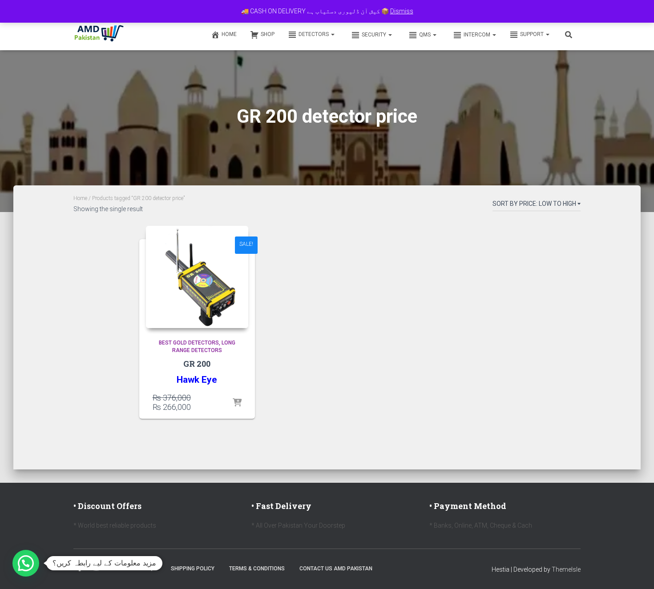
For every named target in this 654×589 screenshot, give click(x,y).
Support (532, 34)
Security (375, 35)
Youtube (96, 568)
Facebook (80, 568)
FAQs (149, 568)
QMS (425, 35)
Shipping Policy (192, 568)
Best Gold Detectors (189, 343)
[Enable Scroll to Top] (636, 571)
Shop (268, 34)
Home (229, 34)
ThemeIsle (566, 569)
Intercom (478, 35)
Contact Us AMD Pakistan (335, 568)
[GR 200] (197, 277)
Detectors (314, 34)
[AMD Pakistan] (99, 34)
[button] (332, 34)
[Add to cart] (237, 403)
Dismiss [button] (401, 11)
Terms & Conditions (257, 568)
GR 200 (196, 363)
